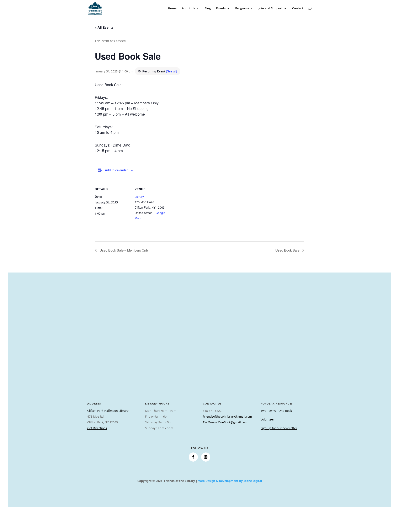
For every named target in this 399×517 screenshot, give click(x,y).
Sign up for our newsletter (279, 428)
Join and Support (271, 8)
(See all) (171, 71)
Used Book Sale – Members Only (124, 250)
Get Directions (97, 428)
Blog (207, 8)
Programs (242, 8)
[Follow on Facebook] (193, 457)
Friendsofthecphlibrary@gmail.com (227, 416)
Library (139, 196)
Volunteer (267, 419)
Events (221, 8)
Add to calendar (116, 170)
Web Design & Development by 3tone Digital (230, 481)
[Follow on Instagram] (205, 457)
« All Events (104, 27)
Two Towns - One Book (276, 411)
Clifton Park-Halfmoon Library (107, 411)
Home (172, 8)
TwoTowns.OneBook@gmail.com (225, 422)
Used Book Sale (287, 250)
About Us (188, 8)
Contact (297, 8)
